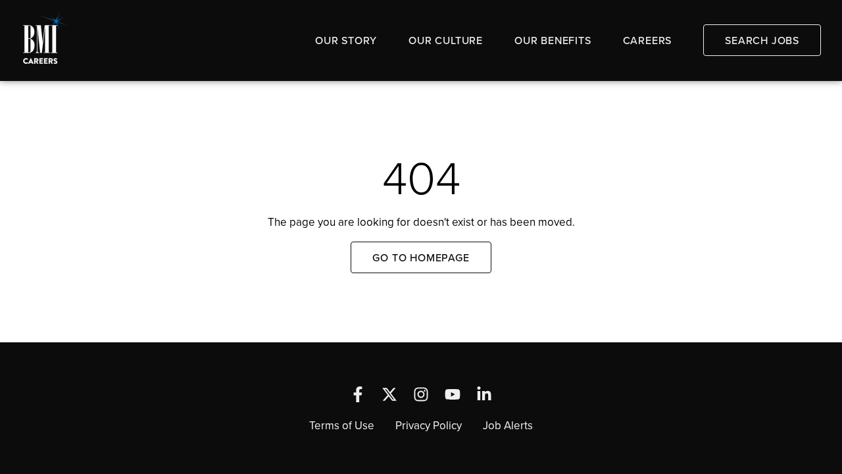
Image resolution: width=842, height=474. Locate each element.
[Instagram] (421, 394)
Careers (647, 40)
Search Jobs (762, 40)
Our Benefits (552, 40)
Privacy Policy (428, 425)
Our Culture (446, 40)
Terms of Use (341, 425)
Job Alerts (508, 425)
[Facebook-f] (358, 394)
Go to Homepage (420, 257)
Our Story (346, 40)
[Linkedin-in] (484, 394)
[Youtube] (452, 394)
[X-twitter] (389, 394)
